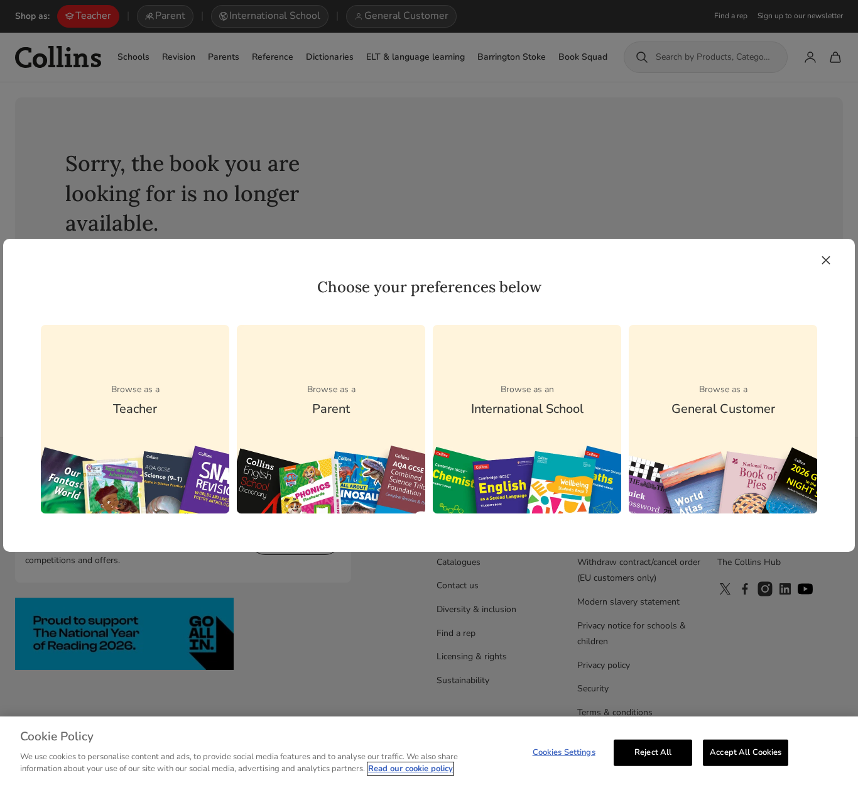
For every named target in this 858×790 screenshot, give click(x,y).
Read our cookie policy (410, 768)
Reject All (652, 751)
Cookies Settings (564, 751)
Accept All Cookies (745, 751)
